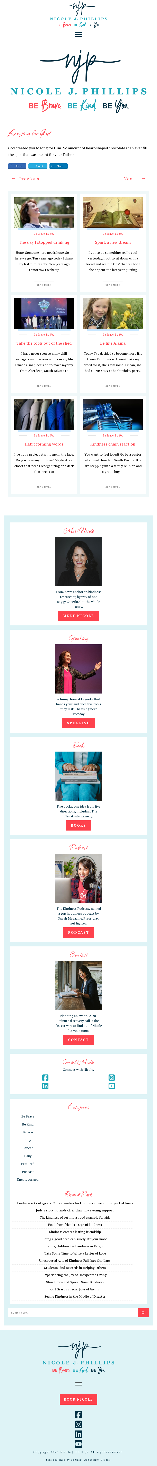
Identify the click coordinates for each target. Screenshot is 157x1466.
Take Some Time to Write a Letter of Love (75, 1253)
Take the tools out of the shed (44, 343)
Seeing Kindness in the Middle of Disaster (74, 1296)
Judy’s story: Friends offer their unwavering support (75, 1210)
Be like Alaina (113, 343)
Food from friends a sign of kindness (75, 1224)
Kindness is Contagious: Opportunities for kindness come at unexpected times (75, 1203)
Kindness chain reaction (112, 444)
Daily (27, 1156)
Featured (27, 1163)
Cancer (27, 1148)
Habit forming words (44, 444)
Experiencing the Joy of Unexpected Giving (75, 1275)
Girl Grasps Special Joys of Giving (74, 1289)
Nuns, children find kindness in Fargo (74, 1246)
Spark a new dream (113, 242)
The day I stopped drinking (44, 242)
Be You (50, 233)
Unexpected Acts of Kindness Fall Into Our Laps (74, 1260)
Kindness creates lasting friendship (75, 1231)
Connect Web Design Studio (90, 1459)
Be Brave (39, 233)
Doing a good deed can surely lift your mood (75, 1239)
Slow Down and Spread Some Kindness (75, 1282)
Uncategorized (27, 1179)
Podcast (28, 1171)
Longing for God (29, 132)
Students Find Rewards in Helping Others (75, 1267)
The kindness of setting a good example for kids (75, 1217)
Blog (27, 1140)
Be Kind (28, 1124)
